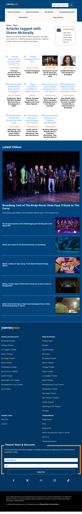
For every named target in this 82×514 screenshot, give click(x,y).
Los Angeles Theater (8, 349)
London (4, 424)
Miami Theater (6, 363)
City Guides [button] (49, 12)
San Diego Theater (49, 393)
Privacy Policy (44, 504)
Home (8, 25)
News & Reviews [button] (32, 12)
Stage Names (47, 419)
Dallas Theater (47, 371)
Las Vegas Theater (8, 358)
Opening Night (47, 349)
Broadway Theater (8, 341)
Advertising (46, 428)
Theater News (14, 68)
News (15, 25)
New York (4, 419)
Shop (44, 424)
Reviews (32, 95)
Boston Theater (7, 354)
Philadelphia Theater (9, 367)
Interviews (46, 354)
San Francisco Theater (9, 371)
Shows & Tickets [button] (14, 12)
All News (45, 411)
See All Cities (6, 389)
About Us (45, 437)
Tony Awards (58, 17)
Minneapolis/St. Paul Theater (12, 384)
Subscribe (41, 472)
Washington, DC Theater (10, 380)
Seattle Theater (7, 376)
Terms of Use (54, 504)
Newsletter (23, 17)
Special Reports (32, 68)
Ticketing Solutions (49, 441)
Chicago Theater (7, 345)
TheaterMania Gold (66, 12)
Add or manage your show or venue (55, 432)
